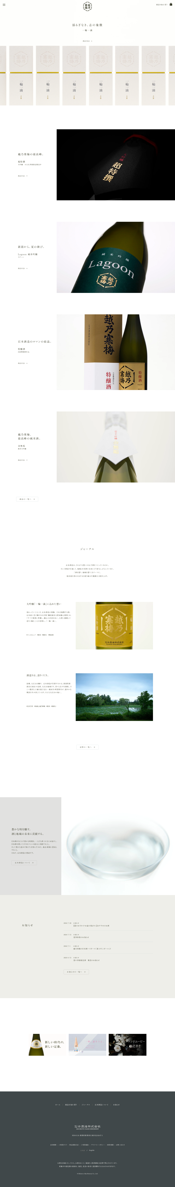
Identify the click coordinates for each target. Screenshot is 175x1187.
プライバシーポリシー (98, 1145)
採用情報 (110, 1145)
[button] (4, 4)
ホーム (57, 1105)
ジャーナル (86, 1105)
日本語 (82, 1150)
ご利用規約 (85, 1145)
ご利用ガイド (63, 1145)
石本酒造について (101, 1105)
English (92, 1150)
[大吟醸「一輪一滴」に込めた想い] (114, 625)
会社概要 (53, 1145)
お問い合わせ (120, 1145)
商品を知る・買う (161, 4)
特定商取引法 (74, 1145)
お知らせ (116, 1105)
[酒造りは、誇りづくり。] (114, 697)
